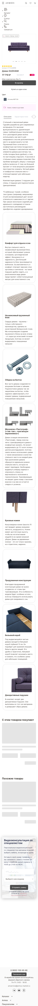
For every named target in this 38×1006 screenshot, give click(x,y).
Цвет (4, 95)
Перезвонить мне (19, 974)
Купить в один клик (19, 89)
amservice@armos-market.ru (19, 986)
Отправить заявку (19, 887)
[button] (13, 61)
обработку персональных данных (19, 894)
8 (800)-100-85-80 (19, 970)
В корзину (19, 83)
